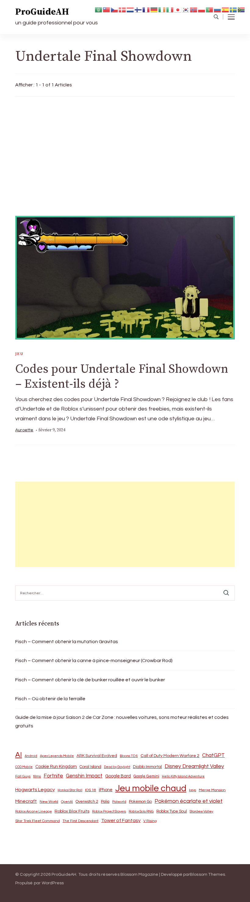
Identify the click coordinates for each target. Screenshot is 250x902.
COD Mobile (24, 767)
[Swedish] (234, 9)
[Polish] (202, 9)
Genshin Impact (84, 775)
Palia (105, 802)
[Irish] (162, 9)
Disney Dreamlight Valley (194, 766)
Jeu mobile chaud (150, 788)
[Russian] (218, 9)
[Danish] (123, 9)
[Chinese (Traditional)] (107, 9)
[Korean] (186, 9)
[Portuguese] (210, 9)
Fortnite (53, 776)
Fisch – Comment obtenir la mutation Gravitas (66, 641)
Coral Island (90, 767)
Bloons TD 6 (129, 756)
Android (31, 756)
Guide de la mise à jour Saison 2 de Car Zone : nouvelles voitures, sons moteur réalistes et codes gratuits (122, 721)
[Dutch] (130, 9)
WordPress (53, 883)
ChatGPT (213, 755)
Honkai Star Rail (70, 790)
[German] (154, 9)
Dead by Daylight (117, 767)
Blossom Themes (207, 874)
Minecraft (26, 801)
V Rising (150, 821)
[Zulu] (241, 9)
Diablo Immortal (147, 767)
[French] (146, 9)
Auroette (24, 430)
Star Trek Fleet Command (37, 821)
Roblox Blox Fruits (72, 811)
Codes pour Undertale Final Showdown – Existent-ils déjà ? (121, 376)
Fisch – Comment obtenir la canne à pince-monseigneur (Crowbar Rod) (94, 660)
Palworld (119, 801)
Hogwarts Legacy (35, 789)
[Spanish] (226, 9)
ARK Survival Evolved (97, 756)
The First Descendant (80, 821)
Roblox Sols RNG (141, 811)
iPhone (105, 790)
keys (192, 790)
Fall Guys (22, 776)
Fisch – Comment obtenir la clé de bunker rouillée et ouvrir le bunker (90, 679)
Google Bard (118, 776)
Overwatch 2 (87, 802)
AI (18, 755)
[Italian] (170, 9)
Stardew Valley (201, 811)
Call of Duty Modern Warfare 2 (170, 756)
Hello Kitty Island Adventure (183, 776)
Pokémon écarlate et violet (189, 801)
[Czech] (115, 9)
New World (49, 802)
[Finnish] (138, 9)
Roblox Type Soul (171, 811)
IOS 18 (90, 790)
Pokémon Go (140, 801)
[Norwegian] (194, 9)
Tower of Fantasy (121, 820)
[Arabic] (99, 9)
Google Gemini (146, 776)
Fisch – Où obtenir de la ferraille (50, 698)
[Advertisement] (125, 154)
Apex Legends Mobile (57, 756)
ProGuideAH (42, 12)
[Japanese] (178, 9)
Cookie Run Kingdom (56, 766)
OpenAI (67, 801)
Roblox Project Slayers (109, 811)
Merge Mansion (212, 790)
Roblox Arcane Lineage (33, 811)
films (37, 776)
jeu (19, 353)
